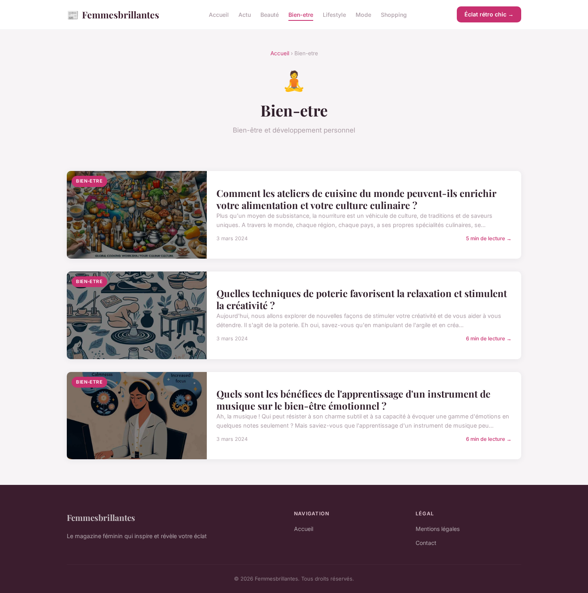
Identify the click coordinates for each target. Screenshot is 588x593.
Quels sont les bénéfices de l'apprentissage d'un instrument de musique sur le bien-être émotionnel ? (353, 399)
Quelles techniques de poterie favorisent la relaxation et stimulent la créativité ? (361, 299)
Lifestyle (334, 14)
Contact (426, 542)
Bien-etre (300, 14)
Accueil (219, 14)
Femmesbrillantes (113, 14)
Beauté (269, 14)
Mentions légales (438, 528)
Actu (244, 14)
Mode (363, 14)
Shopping (394, 14)
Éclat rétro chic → (489, 14)
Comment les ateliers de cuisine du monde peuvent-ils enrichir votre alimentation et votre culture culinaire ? (356, 199)
